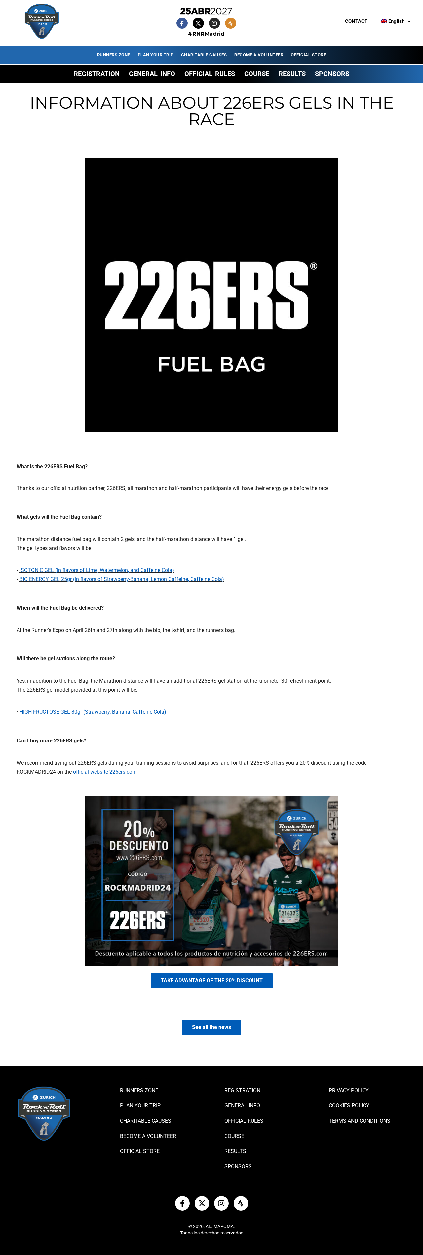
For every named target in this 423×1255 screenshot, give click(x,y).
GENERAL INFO (152, 74)
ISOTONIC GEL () (96, 570)
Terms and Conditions (359, 1121)
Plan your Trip (155, 54)
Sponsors (332, 74)
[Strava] (230, 23)
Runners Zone (113, 54)
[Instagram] (214, 23)
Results (292, 74)
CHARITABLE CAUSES (204, 54)
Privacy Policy (349, 1090)
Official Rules (209, 74)
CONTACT (356, 21)
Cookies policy (349, 1105)
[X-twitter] (198, 23)
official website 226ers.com (105, 772)
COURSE (256, 74)
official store (308, 54)
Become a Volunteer (258, 54)
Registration (97, 74)
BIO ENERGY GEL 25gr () (121, 579)
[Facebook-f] (182, 23)
